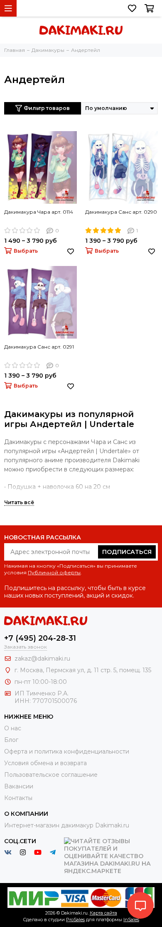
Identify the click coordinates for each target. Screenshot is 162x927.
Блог (11, 740)
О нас (12, 728)
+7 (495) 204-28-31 (40, 638)
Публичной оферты (54, 572)
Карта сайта (103, 913)
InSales (131, 919)
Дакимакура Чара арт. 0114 (38, 212)
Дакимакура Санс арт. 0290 (121, 212)
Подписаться (127, 552)
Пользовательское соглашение (51, 774)
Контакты (18, 798)
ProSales (75, 919)
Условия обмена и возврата (45, 763)
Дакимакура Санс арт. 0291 (39, 347)
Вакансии (18, 786)
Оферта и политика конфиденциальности (66, 751)
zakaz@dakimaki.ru (42, 658)
